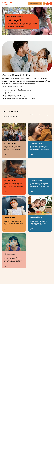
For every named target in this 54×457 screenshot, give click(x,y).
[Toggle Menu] (50, 3)
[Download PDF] (10, 154)
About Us (20, 16)
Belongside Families (11, 16)
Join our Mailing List (35, 3)
